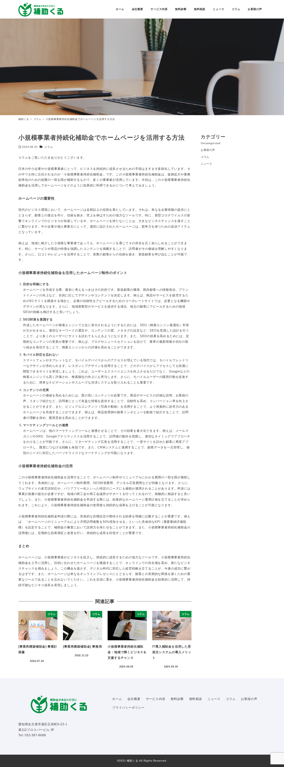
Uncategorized (210, 143)
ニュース (206, 163)
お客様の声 (208, 149)
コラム (48, 146)
